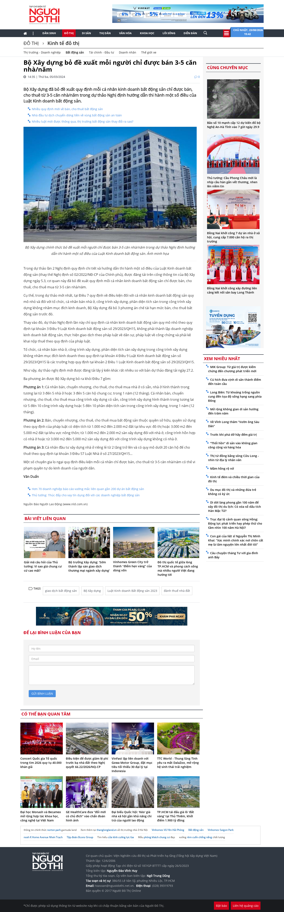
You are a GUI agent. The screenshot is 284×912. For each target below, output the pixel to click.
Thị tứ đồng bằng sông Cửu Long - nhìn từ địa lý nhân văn (233, 458)
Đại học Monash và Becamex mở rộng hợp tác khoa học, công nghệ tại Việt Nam (40, 816)
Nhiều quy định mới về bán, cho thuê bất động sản (67, 109)
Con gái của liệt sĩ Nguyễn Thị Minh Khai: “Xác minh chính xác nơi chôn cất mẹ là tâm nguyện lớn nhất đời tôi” (235, 540)
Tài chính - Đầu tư (101, 52)
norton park (54, 830)
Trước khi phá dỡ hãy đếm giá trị (233, 435)
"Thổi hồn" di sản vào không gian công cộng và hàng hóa (232, 445)
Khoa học (147, 33)
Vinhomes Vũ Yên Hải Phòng (168, 830)
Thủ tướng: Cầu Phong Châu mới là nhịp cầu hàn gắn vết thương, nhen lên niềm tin (232, 182)
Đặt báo (221, 906)
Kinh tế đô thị (62, 43)
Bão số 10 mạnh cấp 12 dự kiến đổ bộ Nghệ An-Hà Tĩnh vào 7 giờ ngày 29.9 (234, 125)
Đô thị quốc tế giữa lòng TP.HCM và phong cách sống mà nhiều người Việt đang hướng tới (178, 568)
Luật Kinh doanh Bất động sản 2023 (132, 591)
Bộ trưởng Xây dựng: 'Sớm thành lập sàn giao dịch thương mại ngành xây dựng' (89, 566)
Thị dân (105, 33)
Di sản (86, 33)
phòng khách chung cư (157, 837)
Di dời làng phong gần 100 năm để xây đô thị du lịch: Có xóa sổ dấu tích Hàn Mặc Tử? (234, 506)
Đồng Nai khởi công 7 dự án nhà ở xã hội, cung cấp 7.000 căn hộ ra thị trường (233, 237)
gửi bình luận (42, 694)
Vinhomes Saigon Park (220, 830)
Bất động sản (75, 52)
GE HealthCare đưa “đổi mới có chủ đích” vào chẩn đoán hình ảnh (86, 816)
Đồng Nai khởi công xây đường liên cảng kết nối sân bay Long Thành (232, 290)
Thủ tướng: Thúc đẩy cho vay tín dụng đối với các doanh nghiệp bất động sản (86, 495)
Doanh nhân (127, 52)
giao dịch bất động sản (61, 591)
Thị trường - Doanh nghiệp (42, 52)
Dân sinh (49, 33)
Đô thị (69, 33)
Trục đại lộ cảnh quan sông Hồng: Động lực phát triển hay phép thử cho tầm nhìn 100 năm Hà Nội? (235, 523)
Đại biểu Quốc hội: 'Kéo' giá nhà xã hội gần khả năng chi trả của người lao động (132, 816)
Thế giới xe (148, 52)
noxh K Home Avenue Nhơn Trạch (43, 837)
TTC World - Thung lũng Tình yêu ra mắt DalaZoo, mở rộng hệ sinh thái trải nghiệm (178, 762)
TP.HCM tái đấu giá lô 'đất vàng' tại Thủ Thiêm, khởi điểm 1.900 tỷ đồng (175, 816)
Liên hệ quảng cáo (245, 906)
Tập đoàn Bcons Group (80, 837)
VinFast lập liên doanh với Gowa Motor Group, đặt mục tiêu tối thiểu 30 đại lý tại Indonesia (132, 764)
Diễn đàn (190, 33)
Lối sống (169, 33)
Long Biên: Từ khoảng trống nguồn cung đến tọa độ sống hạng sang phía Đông (235, 396)
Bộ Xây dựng (92, 591)
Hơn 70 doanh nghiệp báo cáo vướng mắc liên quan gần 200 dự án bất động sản (88, 489)
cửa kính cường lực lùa (121, 837)
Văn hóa (125, 33)
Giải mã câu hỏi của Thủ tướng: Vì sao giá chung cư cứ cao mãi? (43, 566)
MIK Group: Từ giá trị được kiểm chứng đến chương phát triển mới (232, 369)
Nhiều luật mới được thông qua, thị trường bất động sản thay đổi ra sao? (82, 121)
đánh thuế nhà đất (177, 591)
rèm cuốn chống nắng (199, 837)
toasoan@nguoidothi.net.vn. (115, 886)
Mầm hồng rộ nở (222, 468)
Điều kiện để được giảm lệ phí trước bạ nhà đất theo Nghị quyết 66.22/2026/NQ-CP (87, 762)
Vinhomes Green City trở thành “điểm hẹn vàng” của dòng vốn (132, 566)
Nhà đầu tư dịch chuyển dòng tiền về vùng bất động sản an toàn (77, 115)
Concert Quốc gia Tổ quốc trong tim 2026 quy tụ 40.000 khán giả (41, 762)
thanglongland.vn (107, 830)
